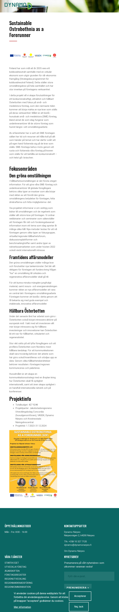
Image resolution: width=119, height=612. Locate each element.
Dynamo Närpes (72, 532)
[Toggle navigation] (109, 6)
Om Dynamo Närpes (74, 551)
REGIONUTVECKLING (15, 578)
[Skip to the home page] (18, 6)
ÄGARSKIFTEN (12, 571)
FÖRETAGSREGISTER (15, 574)
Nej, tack (78, 606)
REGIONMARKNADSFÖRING (19, 583)
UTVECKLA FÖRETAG (15, 566)
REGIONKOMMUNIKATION (18, 587)
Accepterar (80, 596)
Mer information (22, 607)
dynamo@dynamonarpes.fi (77, 545)
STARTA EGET (12, 562)
